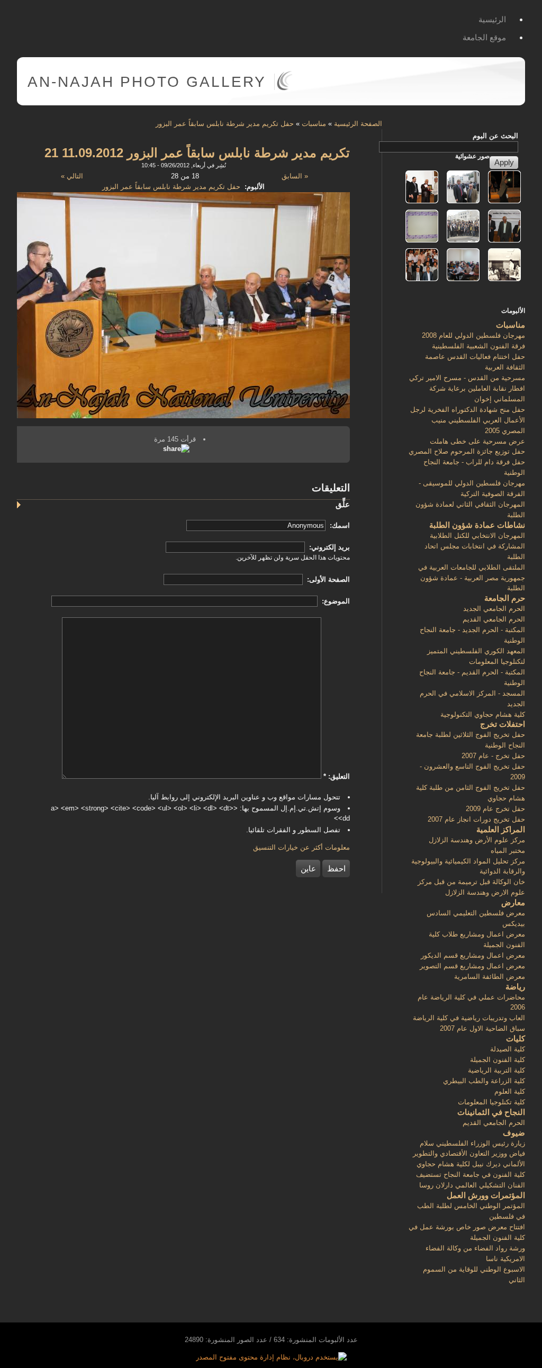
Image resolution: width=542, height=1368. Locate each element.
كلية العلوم (509, 1091)
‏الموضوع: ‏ (335, 601)
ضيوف (514, 1132)
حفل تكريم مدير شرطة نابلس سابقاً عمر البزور (225, 124)
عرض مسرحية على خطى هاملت (477, 441)
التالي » (72, 176)
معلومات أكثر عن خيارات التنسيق (301, 847)
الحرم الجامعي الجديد (494, 609)
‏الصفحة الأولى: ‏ (327, 579)
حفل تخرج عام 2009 (495, 809)
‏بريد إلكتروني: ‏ (328, 547)
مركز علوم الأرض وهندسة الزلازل (477, 840)
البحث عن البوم (495, 136)
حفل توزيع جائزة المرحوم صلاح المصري (467, 451)
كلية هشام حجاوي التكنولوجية (482, 714)
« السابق (295, 176)
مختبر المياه (508, 850)
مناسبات (314, 124)
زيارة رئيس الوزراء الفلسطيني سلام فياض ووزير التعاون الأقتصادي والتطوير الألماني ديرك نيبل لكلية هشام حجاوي (469, 1153)
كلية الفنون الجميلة (497, 1060)
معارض (513, 902)
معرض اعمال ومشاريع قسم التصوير (472, 966)
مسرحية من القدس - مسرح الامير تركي (467, 378)
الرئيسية (492, 19)
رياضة (515, 986)
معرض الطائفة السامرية (489, 976)
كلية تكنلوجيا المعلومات (491, 1102)
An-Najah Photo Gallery (147, 82)
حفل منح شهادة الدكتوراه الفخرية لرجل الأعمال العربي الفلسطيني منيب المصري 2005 (467, 420)
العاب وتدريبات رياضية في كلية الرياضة (469, 1018)
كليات (515, 1038)
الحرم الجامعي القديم (494, 619)
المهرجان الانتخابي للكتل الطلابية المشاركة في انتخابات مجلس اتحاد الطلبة (474, 546)
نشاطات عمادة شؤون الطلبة (477, 524)
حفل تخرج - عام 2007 (493, 756)
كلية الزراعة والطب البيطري (484, 1081)
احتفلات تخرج (502, 723)
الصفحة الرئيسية (358, 124)
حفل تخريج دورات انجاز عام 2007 (476, 819)
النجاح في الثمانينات (491, 1112)
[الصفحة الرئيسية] (284, 88)
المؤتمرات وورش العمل (486, 1195)
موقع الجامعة (484, 37)
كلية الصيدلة (507, 1049)
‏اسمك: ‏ (339, 525)
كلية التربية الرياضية (496, 1070)
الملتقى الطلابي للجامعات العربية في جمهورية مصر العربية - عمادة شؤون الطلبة (471, 577)
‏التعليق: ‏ (336, 776)
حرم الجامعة (504, 597)
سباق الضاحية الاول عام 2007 (482, 1028)
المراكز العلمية (500, 829)
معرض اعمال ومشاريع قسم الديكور (473, 955)
